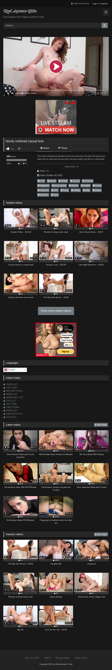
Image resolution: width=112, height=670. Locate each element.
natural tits (44, 190)
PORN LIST (12, 384)
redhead (77, 190)
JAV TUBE (11, 404)
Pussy (65, 190)
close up (76, 181)
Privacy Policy (63, 658)
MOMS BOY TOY (14, 397)
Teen (42, 181)
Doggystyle (44, 186)
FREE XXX (11, 394)
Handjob (86, 186)
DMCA (47, 658)
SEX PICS (11, 417)
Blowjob (64, 181)
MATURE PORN (14, 391)
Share (64, 148)
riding (87, 190)
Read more (70, 166)
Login (94, 3)
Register (104, 3)
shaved (98, 190)
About (46, 148)
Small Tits (44, 195)
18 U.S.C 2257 (32, 658)
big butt (53, 181)
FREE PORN (12, 407)
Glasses (74, 186)
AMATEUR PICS (14, 414)
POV (56, 190)
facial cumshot (60, 186)
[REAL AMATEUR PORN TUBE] (56, 12)
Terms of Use (80, 658)
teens (56, 195)
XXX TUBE (11, 387)
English (11, 369)
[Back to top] (104, 662)
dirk (47, 171)
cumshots (89, 181)
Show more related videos (56, 310)
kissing (98, 186)
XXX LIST (11, 401)
